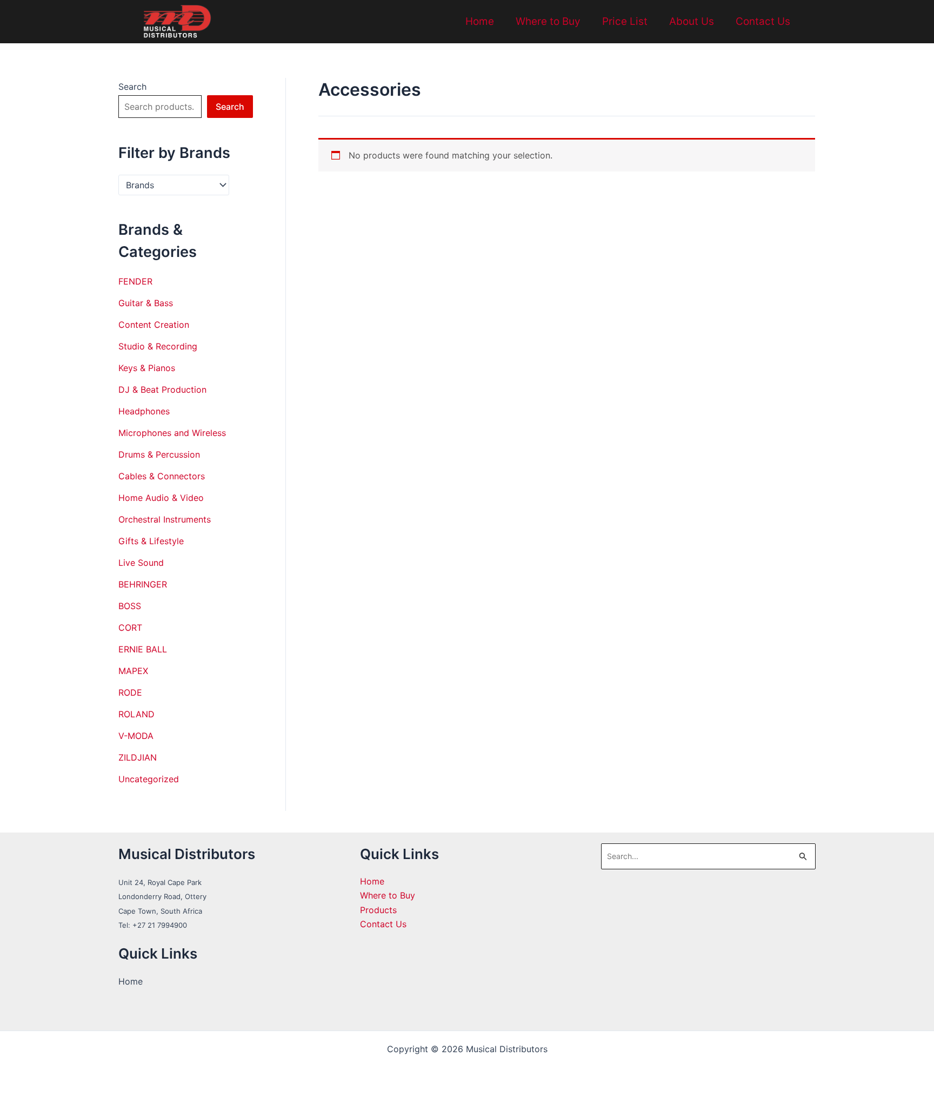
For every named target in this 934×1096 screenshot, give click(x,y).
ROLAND (136, 714)
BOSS (129, 605)
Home (479, 21)
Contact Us (763, 21)
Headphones (144, 411)
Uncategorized (148, 779)
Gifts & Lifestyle (151, 541)
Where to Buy (548, 21)
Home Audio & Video (161, 497)
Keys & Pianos (146, 367)
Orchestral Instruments (164, 519)
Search (132, 86)
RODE (130, 692)
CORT (130, 627)
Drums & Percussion (159, 454)
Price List (625, 21)
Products (378, 909)
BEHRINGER (142, 584)
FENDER (135, 281)
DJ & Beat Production (162, 389)
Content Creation (153, 324)
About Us (691, 21)
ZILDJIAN (137, 757)
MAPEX (133, 670)
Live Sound (141, 562)
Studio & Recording (157, 346)
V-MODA (136, 735)
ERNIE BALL (142, 649)
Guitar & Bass (145, 303)
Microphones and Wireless (172, 432)
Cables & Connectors (161, 476)
